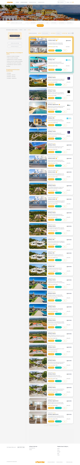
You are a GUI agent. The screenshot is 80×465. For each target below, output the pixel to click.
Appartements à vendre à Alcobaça (14, 59)
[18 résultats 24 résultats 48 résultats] (58, 33)
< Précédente (46, 425)
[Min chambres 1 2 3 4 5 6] (33, 23)
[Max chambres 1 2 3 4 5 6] (41, 23)
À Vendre (17, 2)
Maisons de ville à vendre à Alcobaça (14, 61)
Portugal (49, 58)
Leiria (52, 58)
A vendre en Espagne (23, 2)
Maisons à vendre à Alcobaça (13, 56)
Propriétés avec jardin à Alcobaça (14, 62)
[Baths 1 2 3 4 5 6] (48, 23)
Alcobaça (9, 73)
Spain (58, 453)
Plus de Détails (51, 50)
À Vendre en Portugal (32, 2)
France (58, 450)
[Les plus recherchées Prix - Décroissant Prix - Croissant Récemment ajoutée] (46, 33)
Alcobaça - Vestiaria (11, 74)
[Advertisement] (14, 87)
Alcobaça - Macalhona (11, 78)
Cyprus (58, 448)
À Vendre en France (41, 2)
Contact (30, 449)
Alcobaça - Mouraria (11, 76)
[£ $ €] (28, 23)
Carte (65, 50)
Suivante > (57, 425)
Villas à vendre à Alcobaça (12, 57)
